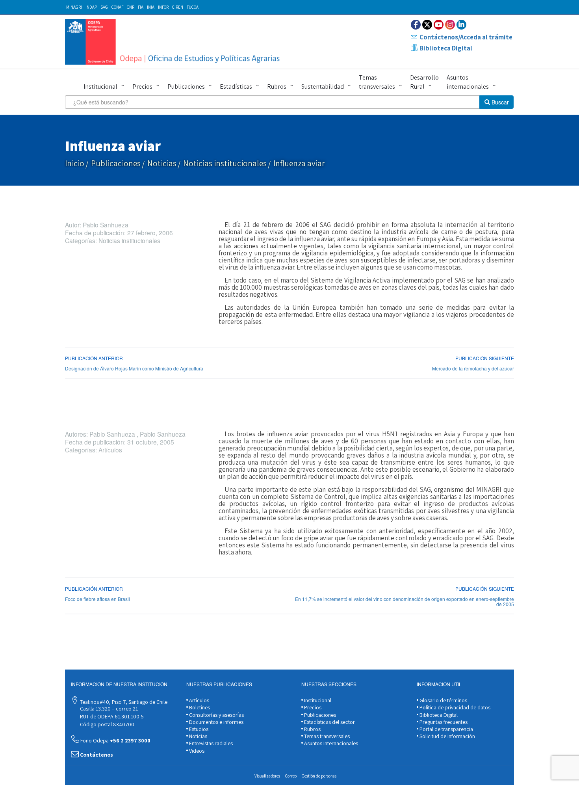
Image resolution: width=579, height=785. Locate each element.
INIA (150, 7)
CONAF (117, 7)
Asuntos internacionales (468, 82)
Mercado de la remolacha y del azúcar (473, 368)
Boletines (199, 707)
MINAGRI (74, 7)
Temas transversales (377, 82)
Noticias (161, 163)
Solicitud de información (446, 736)
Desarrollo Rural (424, 82)
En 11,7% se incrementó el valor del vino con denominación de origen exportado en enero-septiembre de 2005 (404, 601)
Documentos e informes (215, 721)
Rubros (276, 86)
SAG (104, 7)
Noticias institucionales (225, 163)
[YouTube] (439, 25)
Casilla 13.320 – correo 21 (108, 708)
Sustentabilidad (322, 86)
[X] (427, 25)
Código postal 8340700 (106, 724)
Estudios (198, 729)
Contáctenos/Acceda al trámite (465, 37)
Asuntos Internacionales (330, 743)
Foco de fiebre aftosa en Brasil (97, 598)
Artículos (198, 700)
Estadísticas (236, 86)
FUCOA (193, 7)
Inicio (74, 163)
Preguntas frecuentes (443, 721)
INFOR (163, 7)
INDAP (91, 7)
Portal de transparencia (445, 729)
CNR (130, 7)
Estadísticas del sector (329, 721)
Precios (142, 86)
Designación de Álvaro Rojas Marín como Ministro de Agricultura (134, 368)
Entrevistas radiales (210, 743)
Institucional (100, 86)
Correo (291, 776)
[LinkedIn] (461, 25)
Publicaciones (186, 86)
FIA (140, 7)
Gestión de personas (319, 776)
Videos (196, 750)
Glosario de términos (442, 700)
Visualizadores (267, 776)
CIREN (177, 7)
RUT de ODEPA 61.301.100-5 (111, 716)
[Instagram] (450, 25)
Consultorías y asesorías (216, 714)
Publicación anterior (94, 358)
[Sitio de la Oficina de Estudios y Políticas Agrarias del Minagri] (174, 42)
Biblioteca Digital (445, 48)
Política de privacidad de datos (454, 707)
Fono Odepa (114, 740)
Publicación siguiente (484, 358)
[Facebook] (416, 25)
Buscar (499, 102)
